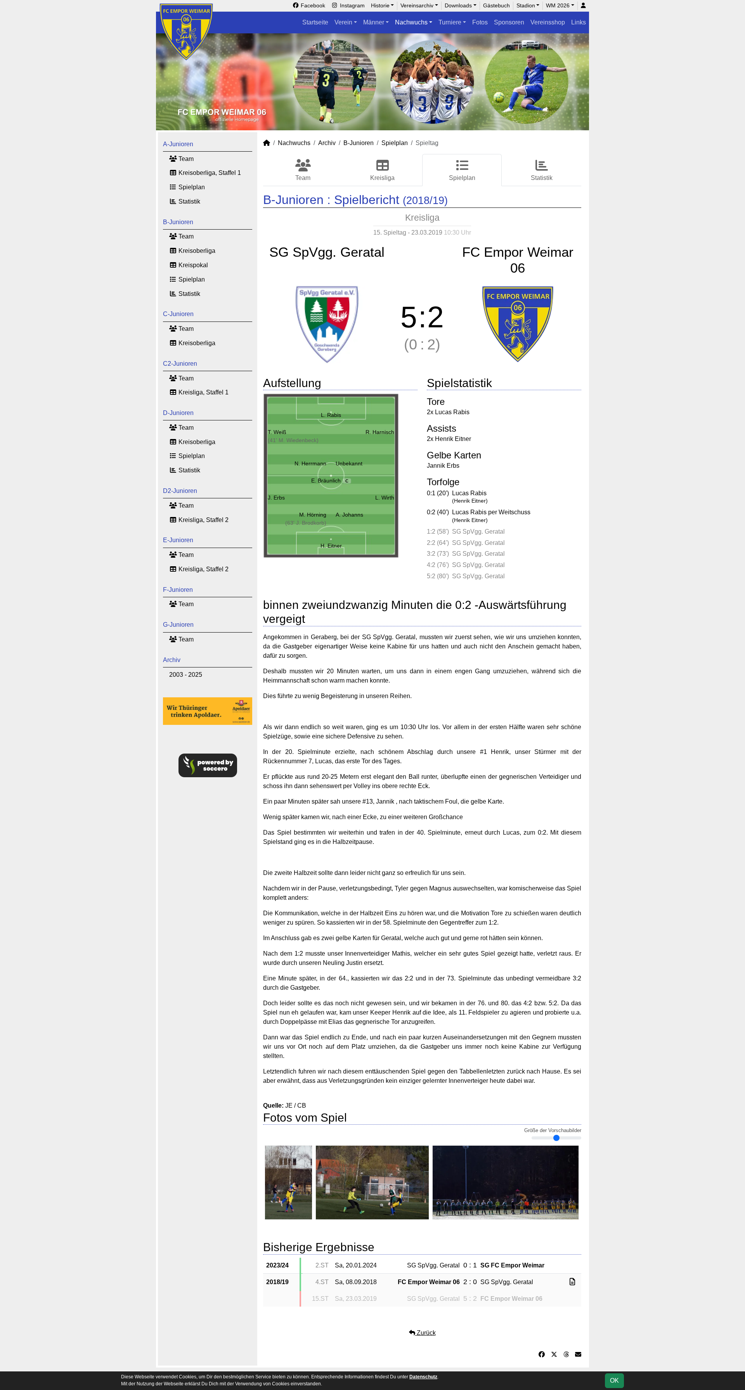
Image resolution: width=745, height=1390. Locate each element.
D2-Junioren (180, 491)
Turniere (449, 22)
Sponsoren (509, 22)
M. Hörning (312, 515)
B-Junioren (178, 222)
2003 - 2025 (185, 674)
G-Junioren (178, 624)
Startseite (315, 22)
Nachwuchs (411, 22)
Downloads (458, 5)
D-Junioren (178, 413)
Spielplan (191, 187)
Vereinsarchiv (416, 5)
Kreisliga (382, 178)
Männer (373, 22)
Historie (380, 5)
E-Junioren (178, 540)
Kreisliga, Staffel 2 (203, 520)
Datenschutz (423, 1377)
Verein (343, 22)
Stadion (525, 5)
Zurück (425, 1332)
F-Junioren (178, 589)
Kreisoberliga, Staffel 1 (209, 172)
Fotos (480, 22)
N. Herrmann (310, 463)
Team (185, 159)
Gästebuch (496, 5)
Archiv (171, 660)
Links (578, 22)
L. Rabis (331, 415)
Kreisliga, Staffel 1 (203, 392)
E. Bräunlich (329, 480)
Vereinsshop (547, 22)
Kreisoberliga (196, 250)
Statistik (188, 201)
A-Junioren (178, 144)
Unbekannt (349, 463)
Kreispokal (192, 265)
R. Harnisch (380, 432)
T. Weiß (277, 432)
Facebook (312, 5)
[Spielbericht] (572, 1282)
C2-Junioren (180, 363)
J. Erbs (276, 497)
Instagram (351, 5)
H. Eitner (331, 546)
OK (614, 1380)
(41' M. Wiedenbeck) (293, 440)
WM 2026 (558, 5)
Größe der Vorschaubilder (552, 1130)
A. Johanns (349, 515)
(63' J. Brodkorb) (305, 523)
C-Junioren (178, 314)
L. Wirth (384, 497)
